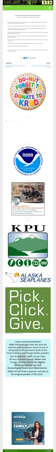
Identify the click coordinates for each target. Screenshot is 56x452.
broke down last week (24, 28)
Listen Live (8, 6)
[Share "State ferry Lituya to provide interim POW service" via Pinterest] (33, 58)
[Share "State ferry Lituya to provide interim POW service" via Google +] (29, 58)
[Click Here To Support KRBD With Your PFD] (28, 310)
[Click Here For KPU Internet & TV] (28, 245)
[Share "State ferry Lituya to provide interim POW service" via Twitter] (26, 58)
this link (27, 46)
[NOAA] (28, 161)
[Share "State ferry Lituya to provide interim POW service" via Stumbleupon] (35, 58)
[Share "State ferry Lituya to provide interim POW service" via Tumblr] (31, 58)
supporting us (23, 49)
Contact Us (42, 450)
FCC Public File (36, 450)
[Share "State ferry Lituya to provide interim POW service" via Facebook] (24, 58)
